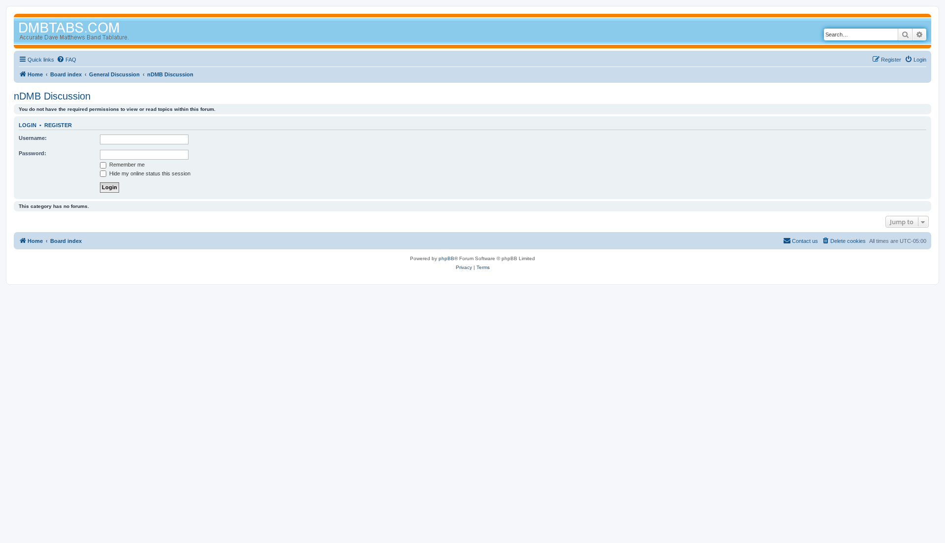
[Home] (92, 32)
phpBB (446, 258)
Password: (32, 153)
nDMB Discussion (52, 96)
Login (27, 125)
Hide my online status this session (149, 173)
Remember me (126, 165)
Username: (33, 138)
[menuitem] (66, 60)
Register (58, 125)
